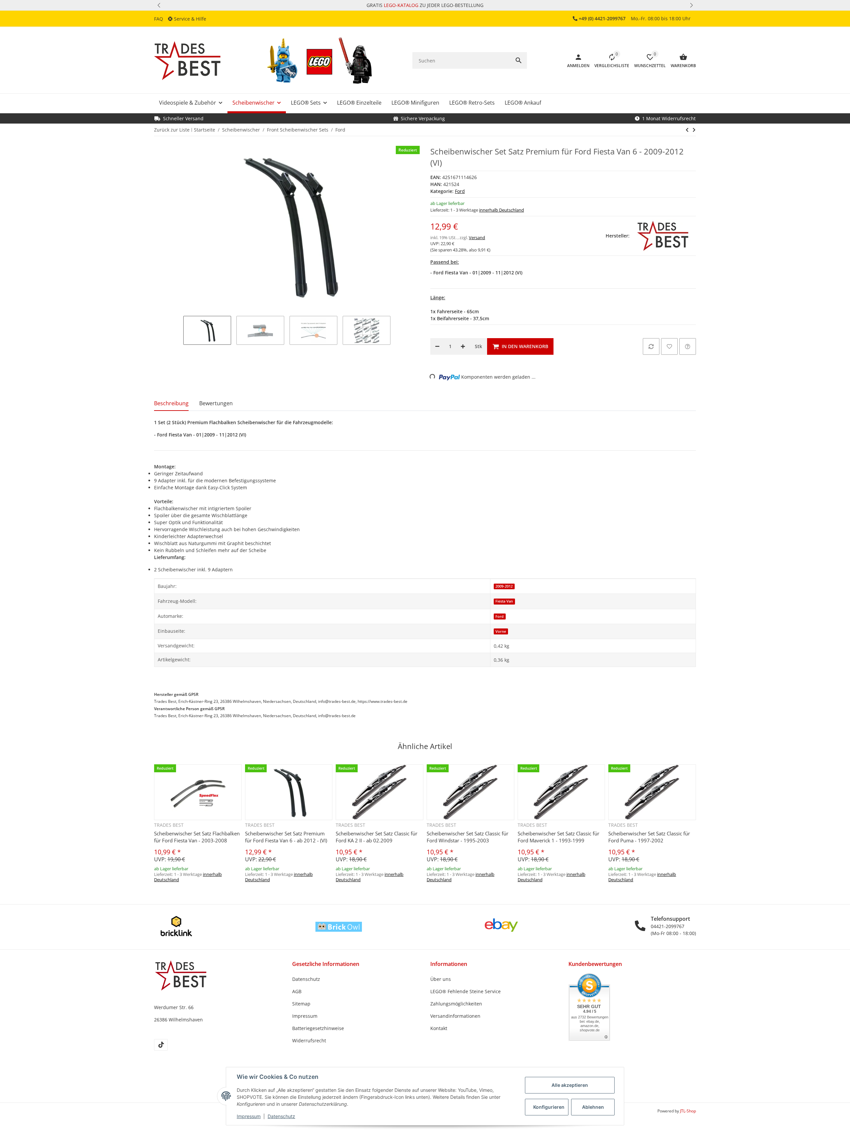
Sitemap (301, 1003)
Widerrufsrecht (309, 1040)
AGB (296, 991)
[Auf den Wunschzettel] (669, 346)
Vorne (500, 631)
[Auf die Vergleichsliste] (651, 346)
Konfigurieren (548, 1107)
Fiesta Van (504, 601)
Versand (477, 237)
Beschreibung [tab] (171, 403)
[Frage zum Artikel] (687, 346)
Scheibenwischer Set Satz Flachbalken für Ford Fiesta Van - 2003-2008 (197, 837)
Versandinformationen (455, 1016)
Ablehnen (593, 1107)
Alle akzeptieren (570, 1085)
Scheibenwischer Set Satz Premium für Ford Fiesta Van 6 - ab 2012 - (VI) (286, 837)
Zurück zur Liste (172, 130)
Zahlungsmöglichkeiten (456, 1003)
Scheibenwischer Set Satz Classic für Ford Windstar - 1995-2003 (467, 837)
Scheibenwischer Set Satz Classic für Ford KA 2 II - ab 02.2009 (376, 837)
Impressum (249, 1116)
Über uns (440, 979)
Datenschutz (281, 1116)
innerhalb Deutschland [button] (501, 210)
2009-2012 (504, 586)
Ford (460, 191)
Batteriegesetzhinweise (318, 1028)
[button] (158, 5)
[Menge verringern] (437, 346)
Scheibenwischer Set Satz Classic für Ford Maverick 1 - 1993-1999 (558, 837)
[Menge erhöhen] (463, 346)
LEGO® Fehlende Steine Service (465, 991)
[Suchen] (518, 60)
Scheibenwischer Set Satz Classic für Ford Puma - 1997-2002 (649, 837)
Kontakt (438, 1028)
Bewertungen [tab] (216, 403)
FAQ (158, 19)
